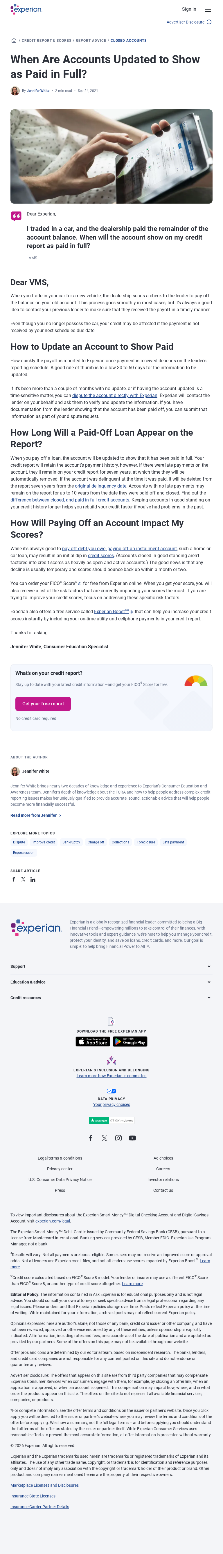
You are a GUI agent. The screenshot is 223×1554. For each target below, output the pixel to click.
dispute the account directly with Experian (114, 395)
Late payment (173, 842)
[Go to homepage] (13, 40)
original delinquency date (100, 486)
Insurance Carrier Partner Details (39, 1506)
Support (17, 966)
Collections (120, 842)
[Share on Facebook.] (15, 878)
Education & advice (28, 982)
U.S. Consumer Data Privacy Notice (59, 1179)
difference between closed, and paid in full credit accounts (69, 500)
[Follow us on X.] (104, 1138)
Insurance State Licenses (32, 1496)
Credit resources (25, 997)
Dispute (19, 842)
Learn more (132, 1283)
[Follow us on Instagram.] (118, 1138)
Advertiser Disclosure (185, 22)
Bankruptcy (71, 842)
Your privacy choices (111, 1104)
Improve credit (44, 842)
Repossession (24, 853)
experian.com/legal (52, 1221)
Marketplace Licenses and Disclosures (44, 1485)
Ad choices (163, 1158)
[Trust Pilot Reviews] (111, 1120)
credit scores (101, 555)
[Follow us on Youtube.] (132, 1138)
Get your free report (43, 704)
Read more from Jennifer (33, 815)
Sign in (189, 9)
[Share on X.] (24, 878)
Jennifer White (38, 91)
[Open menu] (204, 9)
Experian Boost (111, 611)
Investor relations (163, 1179)
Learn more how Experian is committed (112, 1075)
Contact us (163, 1190)
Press (60, 1190)
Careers (163, 1169)
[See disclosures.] (79, 583)
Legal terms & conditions (60, 1158)
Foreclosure (146, 842)
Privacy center (60, 1169)
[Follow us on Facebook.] (90, 1138)
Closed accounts (129, 41)
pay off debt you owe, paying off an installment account (119, 548)
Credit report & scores (46, 41)
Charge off (96, 842)
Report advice (91, 41)
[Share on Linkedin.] (33, 878)
